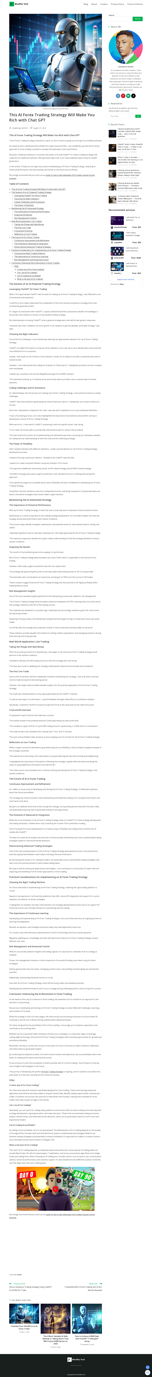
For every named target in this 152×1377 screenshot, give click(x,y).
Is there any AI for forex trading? (30, 269)
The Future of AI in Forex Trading (25, 237)
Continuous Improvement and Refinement (31, 240)
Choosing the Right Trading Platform (29, 253)
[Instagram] (118, 96)
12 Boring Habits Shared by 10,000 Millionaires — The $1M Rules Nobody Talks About (129, 198)
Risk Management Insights (25, 218)
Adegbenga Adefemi (20, 128)
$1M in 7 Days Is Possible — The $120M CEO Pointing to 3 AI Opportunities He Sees (130, 159)
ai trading (18, 1274)
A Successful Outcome (23, 231)
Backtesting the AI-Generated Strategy (27, 208)
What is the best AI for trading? (30, 279)
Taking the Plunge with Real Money (29, 224)
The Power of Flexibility (24, 205)
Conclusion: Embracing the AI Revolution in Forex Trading (35, 263)
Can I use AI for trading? (27, 272)
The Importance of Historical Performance (32, 211)
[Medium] (128, 96)
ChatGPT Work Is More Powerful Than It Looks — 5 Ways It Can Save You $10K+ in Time (130, 146)
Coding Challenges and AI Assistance (29, 202)
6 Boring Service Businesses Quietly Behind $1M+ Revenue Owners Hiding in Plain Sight (129, 172)
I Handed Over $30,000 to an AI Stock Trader (24, 1327)
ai (13, 1274)
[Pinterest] (123, 96)
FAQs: (16, 266)
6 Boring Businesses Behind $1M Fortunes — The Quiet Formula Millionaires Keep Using (130, 185)
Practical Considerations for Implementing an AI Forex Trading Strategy (41, 250)
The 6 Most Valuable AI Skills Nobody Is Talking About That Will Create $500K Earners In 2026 (56, 1340)
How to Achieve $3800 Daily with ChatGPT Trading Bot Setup (87, 1338)
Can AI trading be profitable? (29, 276)
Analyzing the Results (23, 215)
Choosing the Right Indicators (26, 199)
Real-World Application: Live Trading (26, 221)
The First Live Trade (22, 227)
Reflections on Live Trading (25, 234)
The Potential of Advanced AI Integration (31, 243)
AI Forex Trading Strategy (52, 1071)
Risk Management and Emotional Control (31, 260)
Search (111, 15)
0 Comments (133, 139)
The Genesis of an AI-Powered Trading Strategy (31, 192)
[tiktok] (133, 96)
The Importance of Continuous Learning (31, 256)
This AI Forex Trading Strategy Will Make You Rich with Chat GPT (38, 189)
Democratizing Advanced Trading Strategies (32, 247)
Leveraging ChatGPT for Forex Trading (30, 195)
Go (138, 116)
